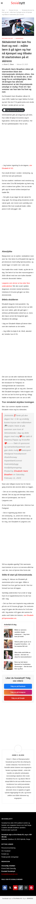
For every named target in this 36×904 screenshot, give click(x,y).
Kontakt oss (5, 854)
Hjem (3, 10)
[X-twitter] (10, 887)
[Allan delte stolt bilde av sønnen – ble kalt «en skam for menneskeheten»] (8, 654)
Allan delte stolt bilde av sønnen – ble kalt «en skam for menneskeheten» (23, 655)
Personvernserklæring (8, 848)
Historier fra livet (13, 10)
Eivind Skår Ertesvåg (8, 868)
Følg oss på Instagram (18, 692)
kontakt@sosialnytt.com (9, 874)
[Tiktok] (20, 887)
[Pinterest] (31, 887)
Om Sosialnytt (7, 819)
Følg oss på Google (18, 698)
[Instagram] (26, 887)
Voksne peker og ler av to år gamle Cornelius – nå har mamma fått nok (22, 644)
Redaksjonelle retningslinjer (10, 857)
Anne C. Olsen (9, 64)
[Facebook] (4, 887)
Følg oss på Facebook (18, 686)
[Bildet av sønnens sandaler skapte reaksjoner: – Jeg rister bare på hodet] (8, 633)
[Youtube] (15, 887)
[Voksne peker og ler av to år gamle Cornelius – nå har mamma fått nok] (8, 644)
